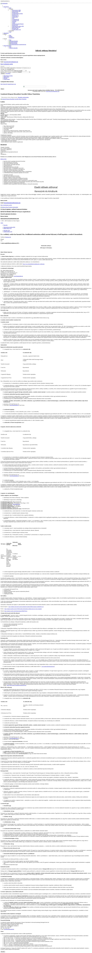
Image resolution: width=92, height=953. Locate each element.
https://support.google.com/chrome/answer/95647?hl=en (15, 611)
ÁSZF (2, 222)
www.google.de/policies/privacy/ (48, 666)
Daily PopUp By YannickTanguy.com (8, 84)
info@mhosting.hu (16, 504)
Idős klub (5, 78)
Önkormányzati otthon (8, 75)
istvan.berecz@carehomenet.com (52, 91)
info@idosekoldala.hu (18, 276)
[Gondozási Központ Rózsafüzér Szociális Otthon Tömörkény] (13, 99)
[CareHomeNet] (4, 3)
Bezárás (3, 951)
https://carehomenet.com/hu (6, 205)
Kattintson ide (8, 237)
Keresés (3, 73)
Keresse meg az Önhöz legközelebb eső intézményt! (11, 67)
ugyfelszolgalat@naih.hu (9, 929)
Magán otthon (6, 76)
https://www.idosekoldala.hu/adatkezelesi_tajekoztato (33, 264)
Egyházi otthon (6, 79)
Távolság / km (3, 69)
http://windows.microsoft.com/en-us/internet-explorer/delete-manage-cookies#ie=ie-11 (26, 606)
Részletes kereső (4, 2)
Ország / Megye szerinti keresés (7, 70)
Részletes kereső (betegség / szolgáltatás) (9, 72)
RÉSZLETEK (3, 159)
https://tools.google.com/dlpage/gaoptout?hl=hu (16, 685)
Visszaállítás (7, 73)
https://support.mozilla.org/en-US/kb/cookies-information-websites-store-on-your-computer (23, 608)
